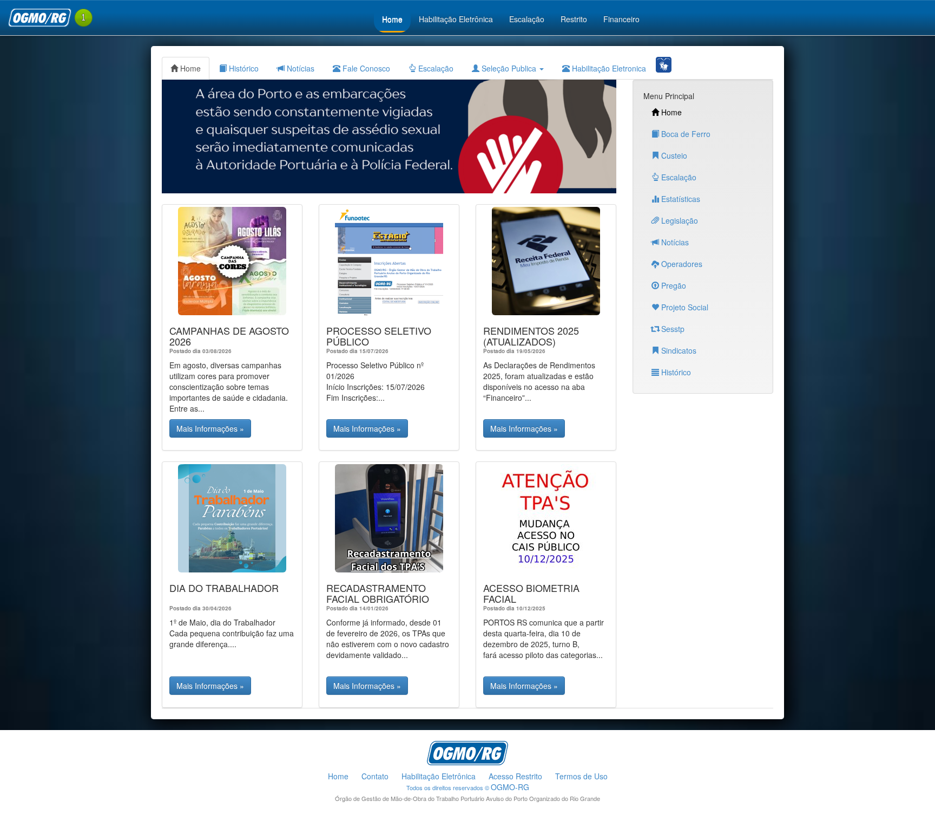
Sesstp (671, 328)
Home (392, 19)
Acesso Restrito (515, 776)
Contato (375, 776)
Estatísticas (679, 198)
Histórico (243, 68)
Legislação (678, 220)
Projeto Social (683, 307)
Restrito (574, 19)
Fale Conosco (365, 68)
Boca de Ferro (684, 133)
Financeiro (621, 19)
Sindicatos (677, 350)
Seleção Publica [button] (508, 68)
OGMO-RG (510, 787)
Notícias (299, 68)
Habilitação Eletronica (608, 68)
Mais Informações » (210, 428)
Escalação (526, 19)
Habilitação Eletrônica (456, 19)
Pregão (672, 285)
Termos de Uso (581, 776)
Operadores (680, 263)
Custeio (673, 155)
